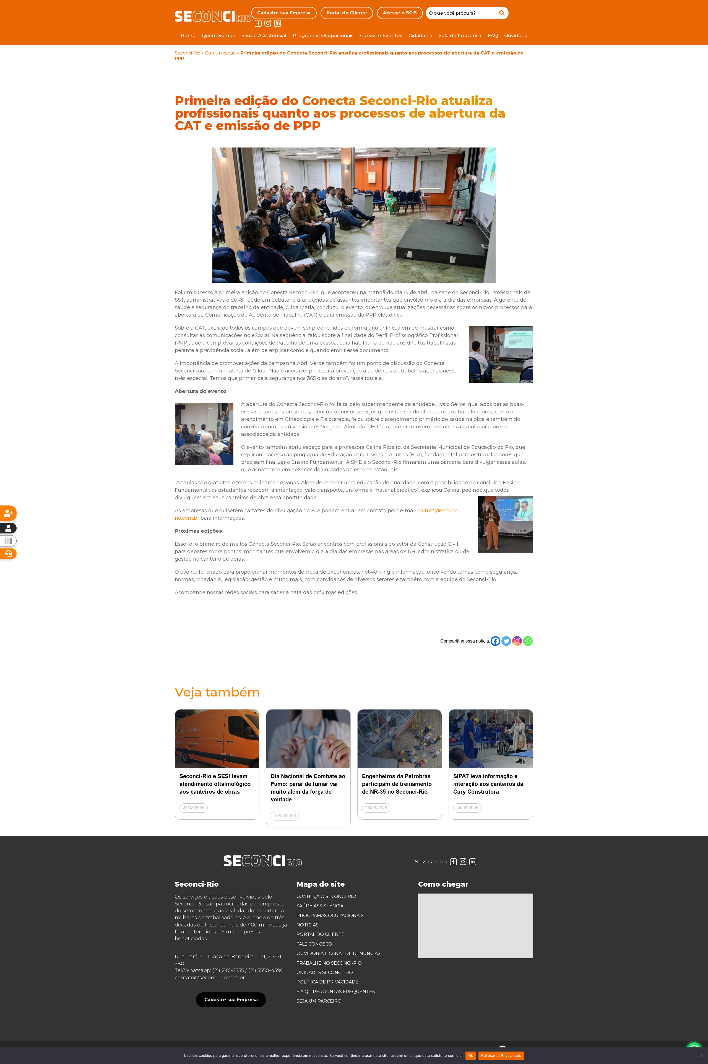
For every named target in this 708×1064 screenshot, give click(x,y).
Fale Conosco (314, 944)
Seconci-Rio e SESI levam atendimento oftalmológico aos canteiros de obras (215, 784)
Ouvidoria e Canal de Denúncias (338, 953)
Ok (470, 1055)
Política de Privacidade (327, 982)
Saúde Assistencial (263, 35)
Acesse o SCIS (400, 12)
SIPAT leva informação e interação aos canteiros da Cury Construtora (488, 784)
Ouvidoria (515, 35)
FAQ (493, 35)
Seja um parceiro (319, 1001)
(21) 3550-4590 (265, 970)
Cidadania (420, 35)
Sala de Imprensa (460, 35)
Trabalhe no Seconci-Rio (329, 963)
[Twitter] (506, 641)
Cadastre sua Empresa (284, 12)
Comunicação (220, 53)
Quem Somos (218, 35)
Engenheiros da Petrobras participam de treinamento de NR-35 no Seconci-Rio (397, 784)
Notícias (307, 925)
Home (188, 35)
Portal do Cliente (347, 12)
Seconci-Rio (188, 53)
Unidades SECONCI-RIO (324, 972)
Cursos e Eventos (381, 35)
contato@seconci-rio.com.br (210, 978)
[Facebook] (495, 641)
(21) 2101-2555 (228, 970)
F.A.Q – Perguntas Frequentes (335, 991)
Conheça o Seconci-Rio (326, 896)
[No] (701, 1055)
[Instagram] (517, 641)
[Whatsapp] (528, 641)
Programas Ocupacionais (323, 35)
